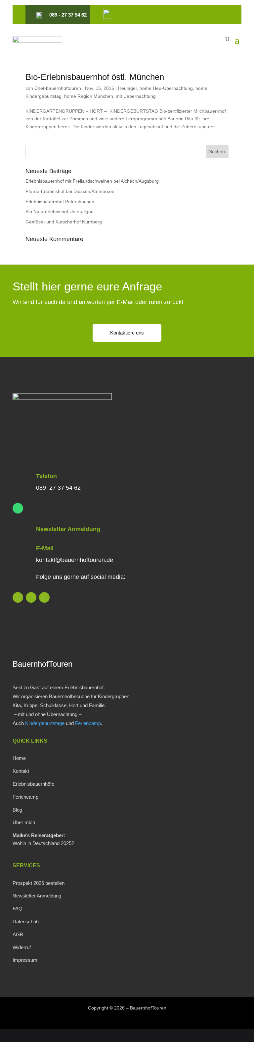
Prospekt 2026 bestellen (38, 883)
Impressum (25, 960)
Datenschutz (26, 921)
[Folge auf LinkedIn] (18, 597)
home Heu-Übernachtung (166, 88)
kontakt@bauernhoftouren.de (74, 560)
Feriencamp (88, 723)
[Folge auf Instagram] (31, 597)
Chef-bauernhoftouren (57, 88)
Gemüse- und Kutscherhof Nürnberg (63, 221)
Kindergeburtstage (44, 723)
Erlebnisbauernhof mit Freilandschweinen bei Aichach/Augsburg (92, 181)
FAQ (17, 908)
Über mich (24, 822)
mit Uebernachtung (136, 96)
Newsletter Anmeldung (68, 529)
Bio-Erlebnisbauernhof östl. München (94, 77)
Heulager (127, 88)
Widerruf (22, 947)
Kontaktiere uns (127, 333)
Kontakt (21, 771)
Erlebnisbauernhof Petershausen (59, 201)
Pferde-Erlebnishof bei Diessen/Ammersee (69, 191)
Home (19, 758)
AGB (18, 934)
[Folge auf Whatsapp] (18, 508)
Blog (17, 810)
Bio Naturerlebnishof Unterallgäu (59, 211)
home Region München (88, 96)
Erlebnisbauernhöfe (33, 784)
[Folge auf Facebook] (44, 597)
